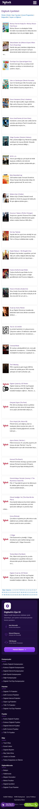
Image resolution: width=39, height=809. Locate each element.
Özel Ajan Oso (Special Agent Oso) (21, 61)
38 (4, 595)
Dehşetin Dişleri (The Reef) (18, 402)
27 (19, 592)
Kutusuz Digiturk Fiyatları (11, 722)
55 (36, 595)
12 (26, 590)
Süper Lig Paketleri (9, 702)
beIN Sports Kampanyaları (12, 674)
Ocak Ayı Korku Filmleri (17, 308)
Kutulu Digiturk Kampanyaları (13, 664)
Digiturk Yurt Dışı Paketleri (12, 708)
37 (2, 595)
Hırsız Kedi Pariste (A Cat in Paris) (20, 118)
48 (23, 595)
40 (8, 595)
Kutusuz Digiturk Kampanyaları (13, 667)
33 (31, 592)
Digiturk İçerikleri (9, 784)
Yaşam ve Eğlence (15, 17)
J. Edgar (12, 535)
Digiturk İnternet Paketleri (11, 698)
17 (36, 590)
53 (33, 595)
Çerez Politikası (31, 797)
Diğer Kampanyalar (9, 678)
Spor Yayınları (16, 15)
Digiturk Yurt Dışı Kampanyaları (13, 681)
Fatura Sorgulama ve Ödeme (13, 760)
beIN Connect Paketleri (11, 695)
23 (12, 592)
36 (36, 592)
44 (15, 595)
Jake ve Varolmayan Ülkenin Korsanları (22, 80)
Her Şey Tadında (15, 232)
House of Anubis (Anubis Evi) (19, 289)
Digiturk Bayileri (8, 750)
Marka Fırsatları (8, 780)
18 (2, 592)
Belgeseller (4, 17)
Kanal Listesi (7, 746)
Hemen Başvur (18, 649)
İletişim (5, 770)
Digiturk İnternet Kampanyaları (13, 671)
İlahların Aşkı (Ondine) (17, 194)
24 (14, 592)
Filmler (3, 15)
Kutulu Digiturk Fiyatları (11, 719)
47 (21, 595)
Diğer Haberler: (7, 590)
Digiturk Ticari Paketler (11, 787)
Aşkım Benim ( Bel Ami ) (17, 440)
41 (10, 595)
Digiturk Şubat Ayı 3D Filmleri (19, 383)
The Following (14, 364)
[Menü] (35, 2)
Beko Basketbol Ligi (16, 175)
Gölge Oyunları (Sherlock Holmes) (20, 137)
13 (28, 590)
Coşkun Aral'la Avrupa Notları (19, 270)
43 (14, 595)
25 (15, 592)
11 (24, 590)
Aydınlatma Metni (19, 800)
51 (29, 595)
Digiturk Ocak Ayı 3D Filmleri (19, 573)
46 (19, 595)
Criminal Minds (14, 345)
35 (34, 592)
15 (32, 590)
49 (25, 595)
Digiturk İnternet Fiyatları (11, 725)
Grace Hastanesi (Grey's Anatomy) (21, 99)
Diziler (9, 15)
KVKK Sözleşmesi (19, 797)
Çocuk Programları (27, 15)
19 (4, 592)
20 (6, 592)
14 (30, 590)
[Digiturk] (7, 2)
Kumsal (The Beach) (16, 459)
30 (25, 592)
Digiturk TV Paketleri (10, 691)
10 (23, 590)
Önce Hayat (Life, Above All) (18, 421)
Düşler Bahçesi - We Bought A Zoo (20, 251)
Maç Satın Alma (8, 753)
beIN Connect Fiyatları (10, 729)
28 (21, 592)
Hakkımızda (7, 774)
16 (34, 590)
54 (34, 595)
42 (12, 595)
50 (27, 595)
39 (6, 595)
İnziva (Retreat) (14, 516)
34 (33, 592)
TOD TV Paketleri (9, 705)
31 (27, 592)
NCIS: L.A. (13, 156)
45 (17, 595)
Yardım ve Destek (9, 756)
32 (29, 592)
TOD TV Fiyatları (9, 732)
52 (31, 595)
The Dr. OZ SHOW (16, 327)
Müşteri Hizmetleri (9, 777)
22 (10, 592)
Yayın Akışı (7, 743)
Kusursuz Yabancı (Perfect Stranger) (21, 213)
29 (23, 592)
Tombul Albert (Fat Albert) (17, 554)
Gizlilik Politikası (8, 797)
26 (17, 592)
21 (8, 592)
